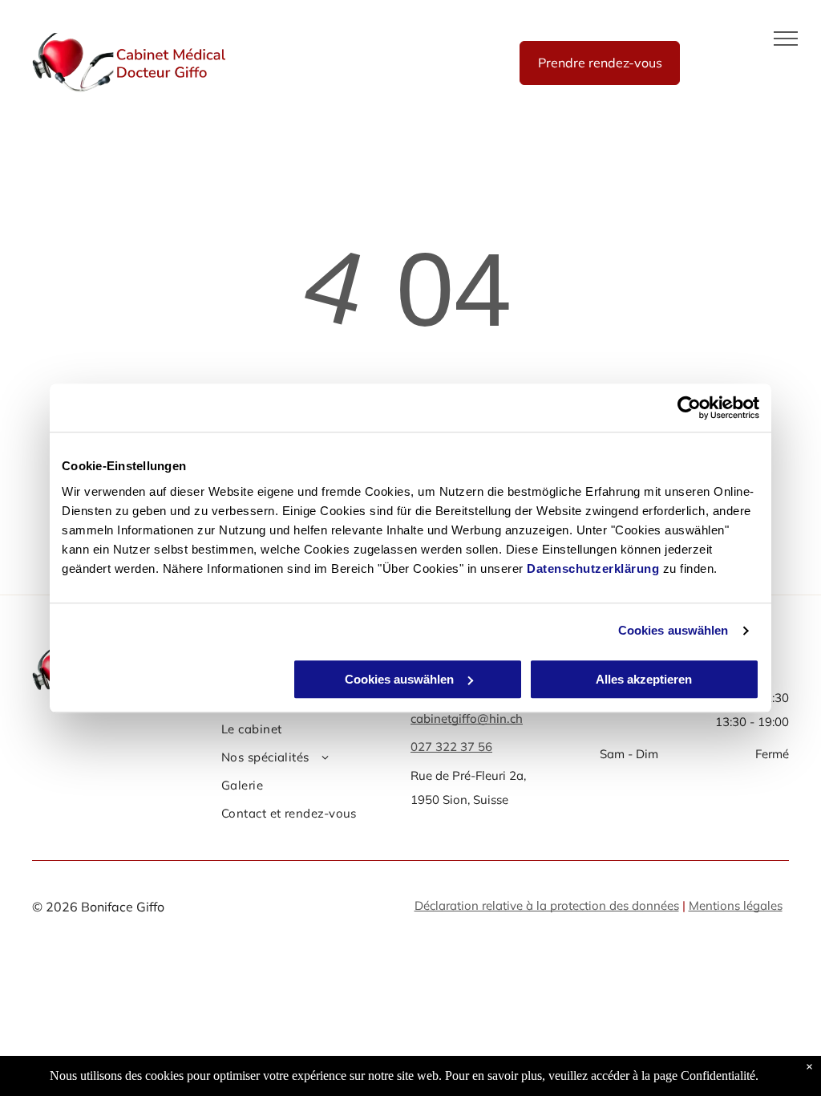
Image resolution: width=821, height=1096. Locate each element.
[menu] (786, 38)
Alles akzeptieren (644, 679)
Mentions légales (736, 905)
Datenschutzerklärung (593, 568)
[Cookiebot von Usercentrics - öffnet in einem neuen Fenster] (689, 408)
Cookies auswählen (673, 630)
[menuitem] (309, 731)
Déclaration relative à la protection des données (547, 905)
